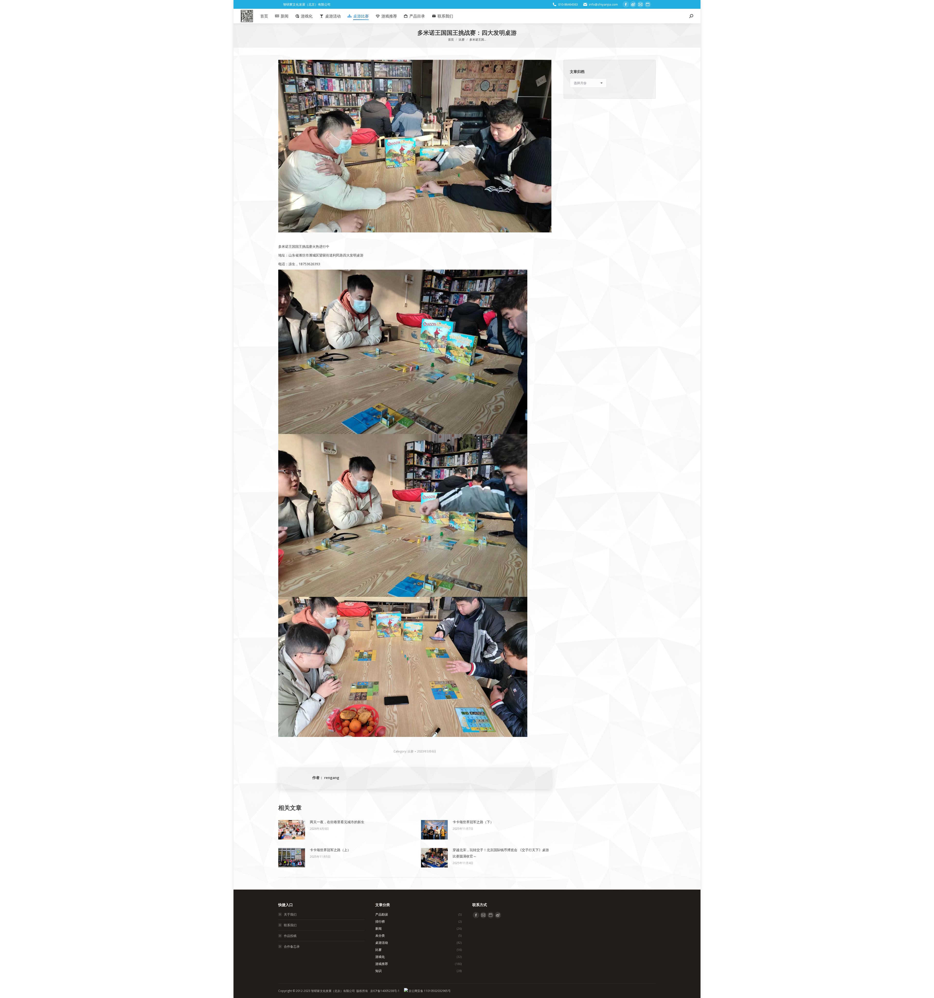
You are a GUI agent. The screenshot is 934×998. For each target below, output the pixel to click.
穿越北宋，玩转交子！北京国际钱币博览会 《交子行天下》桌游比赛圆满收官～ (501, 853)
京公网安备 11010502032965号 (429, 991)
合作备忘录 (292, 946)
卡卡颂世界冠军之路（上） (330, 850)
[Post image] (291, 829)
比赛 (410, 751)
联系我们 (290, 925)
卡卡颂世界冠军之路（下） (473, 822)
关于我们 (290, 914)
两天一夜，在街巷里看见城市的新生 (337, 822)
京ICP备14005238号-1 (385, 991)
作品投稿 (290, 936)
